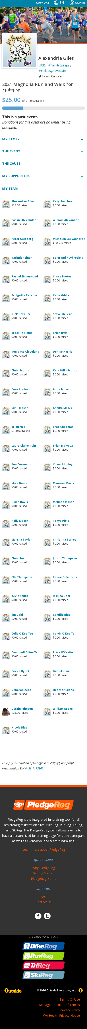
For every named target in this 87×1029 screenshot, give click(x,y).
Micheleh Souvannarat (69, 239)
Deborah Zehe (21, 690)
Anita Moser (61, 389)
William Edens (63, 709)
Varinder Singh (21, 258)
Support (43, 2)
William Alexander (66, 220)
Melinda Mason (63, 502)
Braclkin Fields (21, 333)
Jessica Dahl (61, 596)
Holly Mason (20, 521)
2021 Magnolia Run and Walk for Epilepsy (37, 86)
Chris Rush (18, 558)
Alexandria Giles (23, 201)
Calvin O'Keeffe (63, 633)
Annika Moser (62, 408)
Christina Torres (64, 539)
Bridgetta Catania (24, 295)
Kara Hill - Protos (65, 370)
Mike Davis (19, 483)
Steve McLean (62, 314)
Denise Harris (62, 352)
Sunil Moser (19, 408)
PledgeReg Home (43, 878)
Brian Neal (18, 427)
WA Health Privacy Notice (61, 1015)
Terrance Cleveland (25, 352)
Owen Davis (19, 502)
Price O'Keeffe (63, 652)
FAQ (43, 897)
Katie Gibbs (61, 295)
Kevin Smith (19, 596)
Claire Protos (62, 276)
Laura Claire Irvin (23, 445)
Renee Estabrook (65, 577)
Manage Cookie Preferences (59, 1005)
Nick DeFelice (21, 314)
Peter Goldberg (22, 239)
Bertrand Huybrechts (68, 258)
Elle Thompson (21, 577)
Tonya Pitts (61, 521)
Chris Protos (20, 370)
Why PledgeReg (43, 868)
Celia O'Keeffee (22, 633)
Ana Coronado (21, 464)
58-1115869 (35, 768)
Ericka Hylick (20, 671)
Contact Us (43, 902)
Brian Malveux (63, 445)
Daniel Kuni (61, 671)
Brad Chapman (63, 427)
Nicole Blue (19, 727)
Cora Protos (19, 389)
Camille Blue (61, 615)
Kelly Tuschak (62, 201)
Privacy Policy (70, 1010)
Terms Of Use (70, 999)
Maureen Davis (63, 483)
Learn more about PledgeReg (43, 849)
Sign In (80, 2)
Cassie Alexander (23, 220)
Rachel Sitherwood (24, 276)
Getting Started (43, 873)
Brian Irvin (60, 333)
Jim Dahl (17, 615)
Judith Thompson (65, 558)
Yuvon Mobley (62, 464)
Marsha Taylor (21, 539)
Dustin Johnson (22, 709)
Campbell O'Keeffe (24, 652)
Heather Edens (63, 690)
